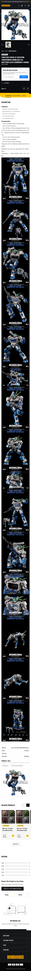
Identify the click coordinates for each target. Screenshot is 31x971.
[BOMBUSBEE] (5, 6)
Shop (6, 51)
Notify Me (23, 76)
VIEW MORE (15, 844)
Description (8, 95)
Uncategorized (12, 51)
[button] (28, 805)
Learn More (26, 1)
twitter (28, 88)
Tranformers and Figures (17, 765)
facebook (24, 88)
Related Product (17, 95)
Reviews (24, 95)
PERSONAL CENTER (29, 5)
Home (2, 51)
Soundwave (5, 765)
